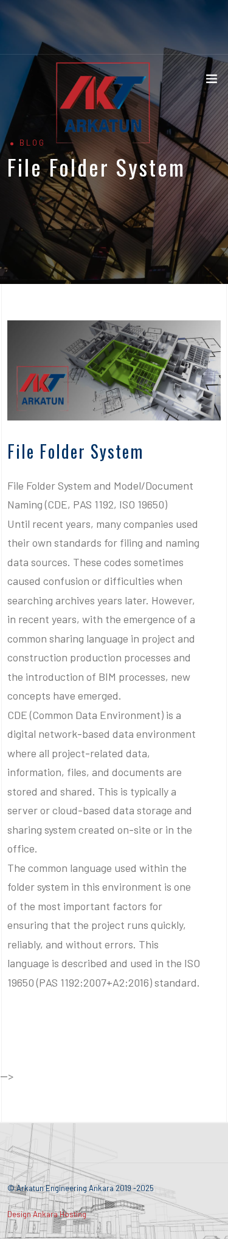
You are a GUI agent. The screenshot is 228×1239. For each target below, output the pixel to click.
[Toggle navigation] (211, 81)
